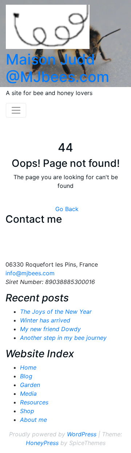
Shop (27, 411)
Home (28, 367)
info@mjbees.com (30, 273)
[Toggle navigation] (16, 110)
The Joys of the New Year (56, 311)
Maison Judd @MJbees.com (57, 68)
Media (28, 393)
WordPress (81, 434)
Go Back (67, 209)
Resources (34, 402)
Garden (30, 384)
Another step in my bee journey (63, 337)
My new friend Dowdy (50, 329)
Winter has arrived (45, 320)
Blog (26, 376)
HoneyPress (42, 442)
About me (33, 419)
